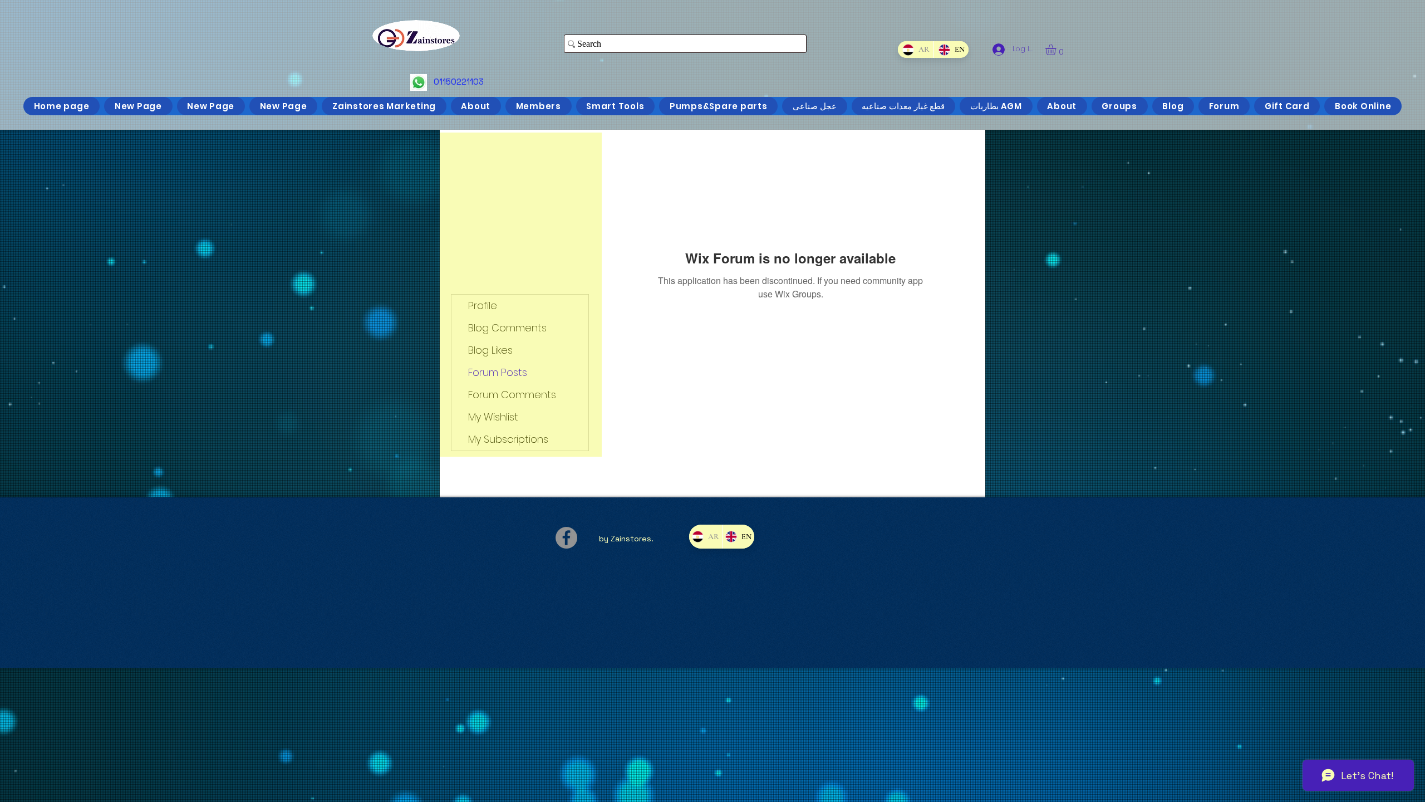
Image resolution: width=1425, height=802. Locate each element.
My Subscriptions (508, 439)
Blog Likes (490, 350)
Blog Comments (507, 328)
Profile (482, 305)
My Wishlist (493, 417)
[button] (1057, 49)
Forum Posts (497, 372)
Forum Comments (512, 395)
